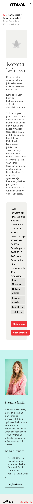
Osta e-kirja (19, 324)
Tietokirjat (17, 312)
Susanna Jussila (11, 18)
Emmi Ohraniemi (17, 282)
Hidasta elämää (16, 291)
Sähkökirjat (17, 307)
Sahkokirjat (14, 15)
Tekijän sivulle (14, 484)
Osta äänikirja (20, 332)
